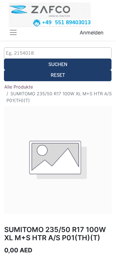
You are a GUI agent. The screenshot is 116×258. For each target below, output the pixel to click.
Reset (58, 75)
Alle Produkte (18, 87)
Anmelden (92, 33)
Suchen (57, 64)
